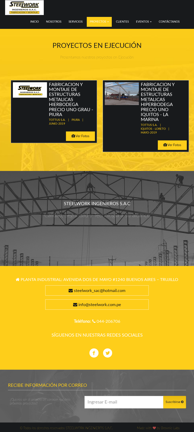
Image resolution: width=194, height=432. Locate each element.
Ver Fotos (82, 136)
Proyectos (98, 21)
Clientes (122, 21)
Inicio (34, 21)
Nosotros (53, 21)
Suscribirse (173, 402)
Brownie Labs (170, 428)
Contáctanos (169, 21)
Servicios (76, 21)
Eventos (143, 21)
